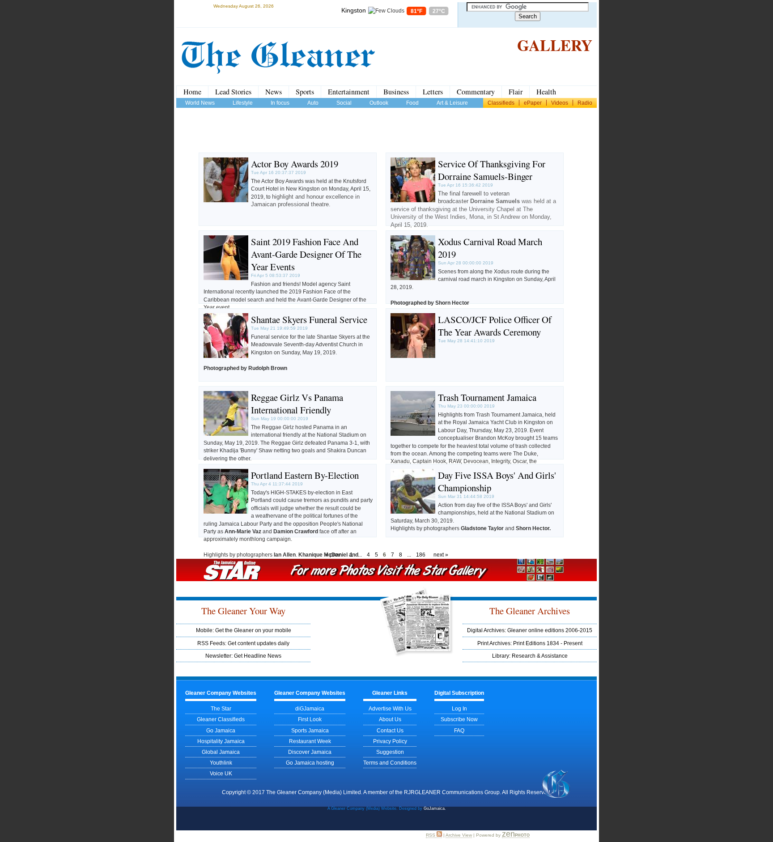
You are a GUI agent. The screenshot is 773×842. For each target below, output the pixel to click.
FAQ (459, 730)
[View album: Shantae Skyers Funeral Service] (226, 356)
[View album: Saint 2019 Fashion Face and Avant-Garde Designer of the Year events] (226, 278)
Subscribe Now (459, 719)
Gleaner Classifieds (221, 719)
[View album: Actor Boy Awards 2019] (226, 200)
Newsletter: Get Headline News (243, 656)
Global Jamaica (221, 752)
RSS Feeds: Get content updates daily (243, 643)
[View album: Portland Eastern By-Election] (226, 512)
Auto (313, 103)
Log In (459, 708)
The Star (221, 708)
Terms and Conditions (389, 762)
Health (546, 92)
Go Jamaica (220, 730)
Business (396, 92)
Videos (559, 103)
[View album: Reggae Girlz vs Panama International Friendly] (226, 434)
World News (200, 103)
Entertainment (349, 92)
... (360, 554)
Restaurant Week (310, 741)
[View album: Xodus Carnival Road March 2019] (413, 278)
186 (420, 554)
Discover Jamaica (309, 752)
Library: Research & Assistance (530, 656)
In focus (280, 103)
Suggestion (390, 752)
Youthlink (221, 762)
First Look (310, 719)
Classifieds (501, 103)
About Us (390, 719)
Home (192, 92)
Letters (433, 92)
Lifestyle (243, 103)
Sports (305, 92)
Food (412, 103)
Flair (515, 92)
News (273, 92)
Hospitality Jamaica (221, 741)
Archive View (459, 835)
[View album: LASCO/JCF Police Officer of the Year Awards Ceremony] (413, 356)
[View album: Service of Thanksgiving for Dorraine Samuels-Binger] (413, 200)
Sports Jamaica (310, 730)
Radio (585, 103)
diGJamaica (309, 708)
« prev (332, 554)
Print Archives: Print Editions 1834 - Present (529, 643)
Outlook (379, 103)
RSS (431, 835)
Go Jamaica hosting (310, 762)
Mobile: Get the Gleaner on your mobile (243, 630)
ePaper (533, 103)
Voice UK (221, 773)
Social (344, 103)
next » (440, 554)
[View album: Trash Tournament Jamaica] (413, 434)
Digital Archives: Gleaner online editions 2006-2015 (529, 630)
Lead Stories (233, 92)
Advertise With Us (390, 708)
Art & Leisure (452, 103)
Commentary (476, 92)
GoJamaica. (435, 808)
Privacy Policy (390, 741)
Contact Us (390, 730)
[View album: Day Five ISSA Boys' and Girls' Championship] (413, 512)
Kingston (353, 10)
